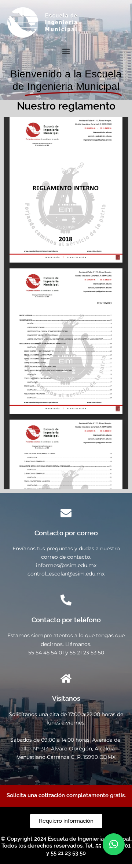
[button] (66, 51)
